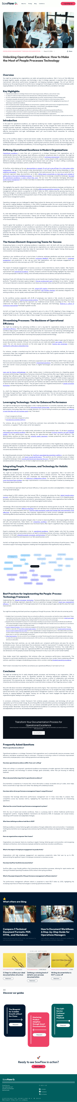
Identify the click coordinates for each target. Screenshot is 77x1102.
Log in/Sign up (68, 3)
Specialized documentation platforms (15, 419)
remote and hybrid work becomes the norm (35, 459)
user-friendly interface (48, 290)
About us (23, 3)
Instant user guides (69, 618)
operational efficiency (9, 329)
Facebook (44, 1091)
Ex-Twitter (44, 1094)
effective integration (28, 508)
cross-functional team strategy (12, 480)
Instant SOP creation (41, 288)
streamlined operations (43, 363)
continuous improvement (51, 157)
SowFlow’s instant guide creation (27, 629)
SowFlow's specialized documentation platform (47, 455)
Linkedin (43, 1089)
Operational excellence (10, 153)
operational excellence (21, 271)
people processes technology (24, 600)
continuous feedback (41, 258)
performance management (11, 180)
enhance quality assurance (39, 436)
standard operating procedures (61, 660)
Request (15, 1024)
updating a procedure (9, 172)
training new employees (59, 344)
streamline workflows (40, 522)
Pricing (30, 3)
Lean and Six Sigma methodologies (14, 372)
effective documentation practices (49, 189)
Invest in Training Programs (13, 627)
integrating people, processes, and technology (31, 535)
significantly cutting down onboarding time (15, 346)
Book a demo (39, 1066)
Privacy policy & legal (15, 1100)
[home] (10, 4)
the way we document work (44, 281)
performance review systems (29, 300)
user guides (58, 342)
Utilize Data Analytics (11, 636)
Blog (35, 3)
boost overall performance (33, 457)
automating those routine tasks (40, 407)
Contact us (42, 3)
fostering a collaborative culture (36, 478)
